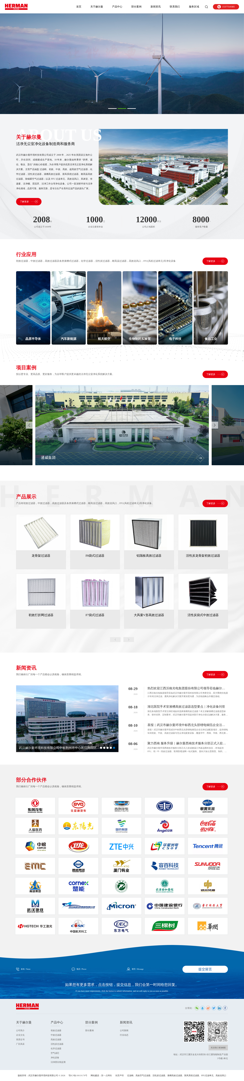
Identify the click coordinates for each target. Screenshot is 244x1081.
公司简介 (20, 1030)
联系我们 (175, 6)
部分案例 (136, 6)
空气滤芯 (55, 1053)
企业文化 (20, 1035)
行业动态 (124, 1035)
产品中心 (117, 6)
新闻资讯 (156, 6)
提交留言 (205, 969)
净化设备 (55, 1057)
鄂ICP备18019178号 (78, 1075)
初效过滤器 (56, 1030)
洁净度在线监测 (58, 1062)
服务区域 (194, 6)
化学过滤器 (56, 1048)
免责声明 (119, 1075)
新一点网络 (106, 1075)
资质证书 (20, 1039)
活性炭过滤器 (57, 1044)
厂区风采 (20, 1044)
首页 (78, 6)
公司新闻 (124, 1030)
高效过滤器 (56, 1039)
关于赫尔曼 (96, 6)
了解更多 (25, 201)
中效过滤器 (56, 1035)
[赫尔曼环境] (16, 7)
